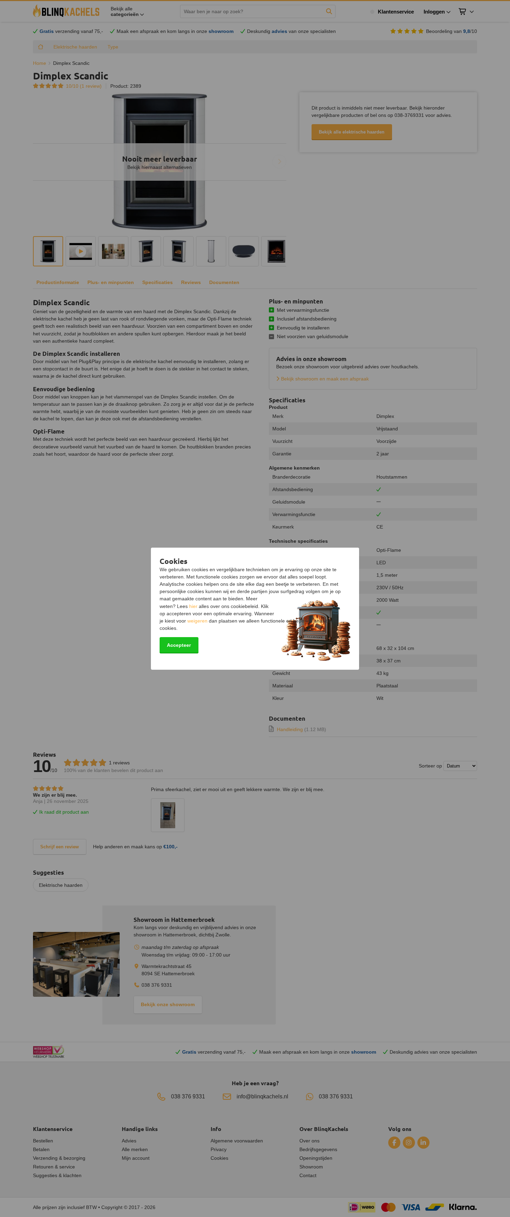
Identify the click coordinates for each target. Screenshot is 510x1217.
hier (193, 606)
